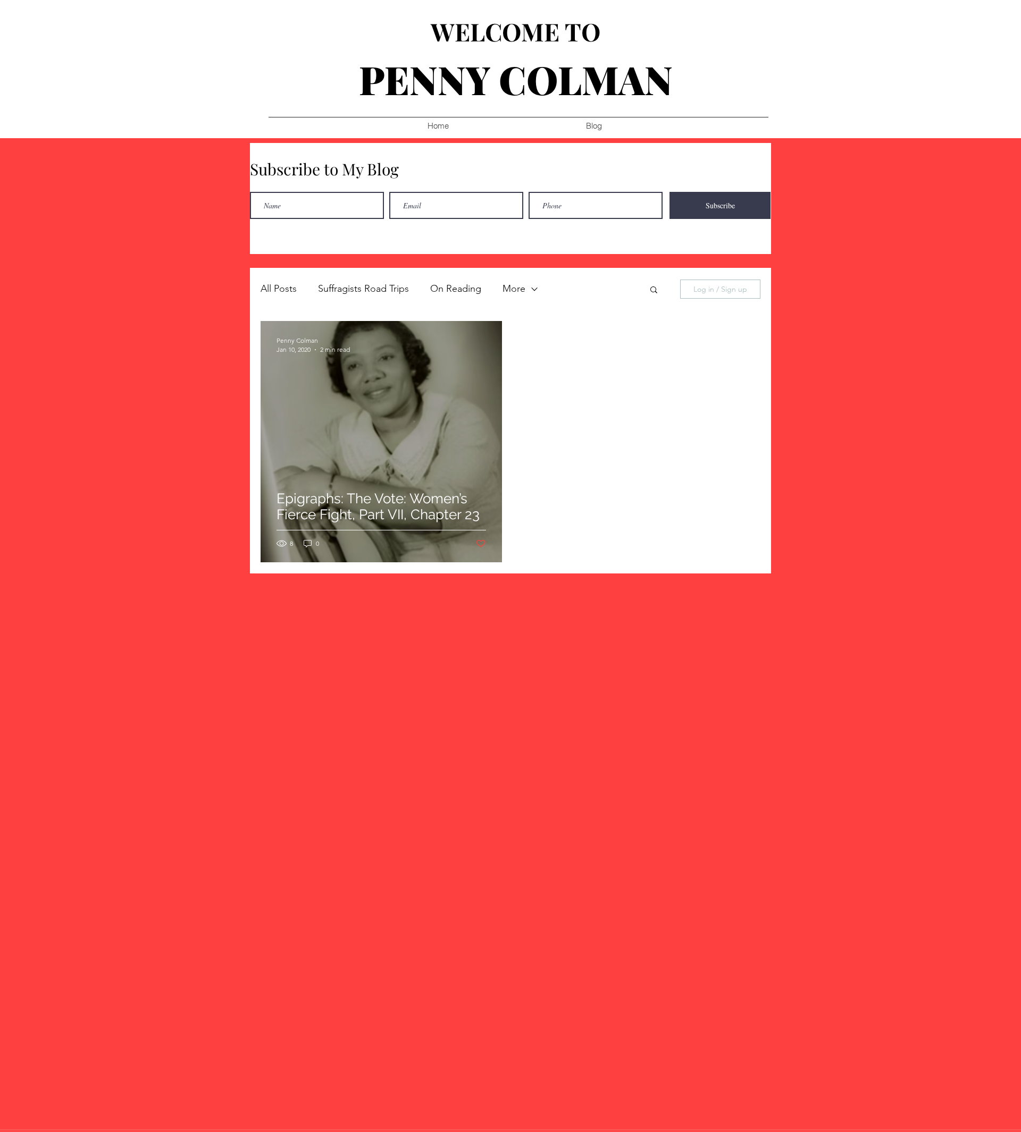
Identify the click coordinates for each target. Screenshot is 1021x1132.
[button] (654, 290)
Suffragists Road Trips (363, 288)
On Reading (455, 288)
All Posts (279, 288)
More (514, 288)
